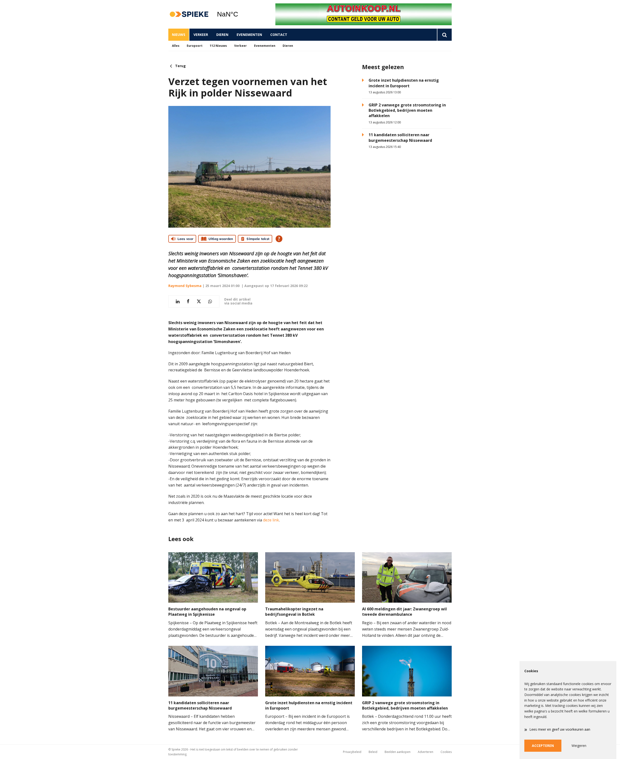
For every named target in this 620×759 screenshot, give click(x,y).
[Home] (188, 14)
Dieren (222, 34)
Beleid (373, 752)
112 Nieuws (218, 46)
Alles (175, 46)
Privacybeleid (352, 752)
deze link (271, 520)
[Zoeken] (444, 35)
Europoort (194, 46)
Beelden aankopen (398, 752)
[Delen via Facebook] (188, 301)
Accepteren (543, 745)
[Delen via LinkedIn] (177, 301)
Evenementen (249, 34)
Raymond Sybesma (185, 285)
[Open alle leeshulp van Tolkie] (279, 238)
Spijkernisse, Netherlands (240, 14)
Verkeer (201, 34)
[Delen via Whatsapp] (210, 301)
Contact (278, 34)
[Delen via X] (199, 301)
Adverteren (425, 752)
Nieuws (178, 34)
